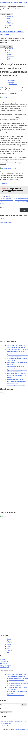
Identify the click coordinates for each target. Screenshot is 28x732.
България (10, 16)
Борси (9, 22)
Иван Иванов (13, 84)
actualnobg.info (4, 667)
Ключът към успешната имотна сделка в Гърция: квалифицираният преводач (17, 383)
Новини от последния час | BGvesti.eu (13, 3)
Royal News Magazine (21, 729)
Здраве (9, 644)
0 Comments (10, 82)
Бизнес (9, 20)
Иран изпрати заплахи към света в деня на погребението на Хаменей (17, 351)
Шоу (8, 27)
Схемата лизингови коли (15, 379)
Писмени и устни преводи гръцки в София (13, 721)
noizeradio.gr (4, 661)
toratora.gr (3, 659)
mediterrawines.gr (5, 665)
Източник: (3, 183)
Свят (8, 18)
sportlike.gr (3, 663)
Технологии (10, 24)
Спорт (9, 25)
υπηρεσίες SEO (4, 725)
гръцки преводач (5, 720)
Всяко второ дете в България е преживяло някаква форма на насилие (16, 375)
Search (2, 207)
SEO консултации (5, 723)
